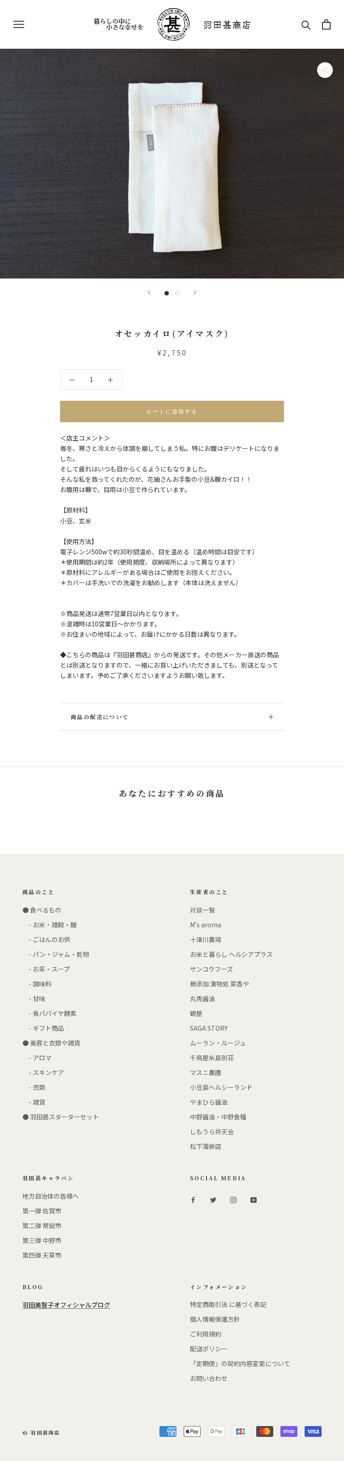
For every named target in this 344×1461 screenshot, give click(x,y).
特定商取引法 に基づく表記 (228, 1304)
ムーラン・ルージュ (218, 1042)
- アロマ (37, 1057)
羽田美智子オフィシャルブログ (66, 1304)
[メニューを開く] (18, 24)
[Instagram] (233, 1199)
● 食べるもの (41, 909)
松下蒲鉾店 (205, 1146)
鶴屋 (196, 1013)
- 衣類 (33, 1087)
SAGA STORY (209, 1028)
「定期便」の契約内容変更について (240, 1363)
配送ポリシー (209, 1348)
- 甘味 (33, 998)
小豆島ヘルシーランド (221, 1087)
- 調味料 (37, 983)
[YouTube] (253, 1199)
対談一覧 (202, 909)
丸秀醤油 (202, 998)
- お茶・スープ (46, 968)
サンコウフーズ (211, 968)
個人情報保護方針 (215, 1319)
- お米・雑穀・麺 (49, 924)
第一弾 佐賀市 (41, 1210)
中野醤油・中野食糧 (218, 1116)
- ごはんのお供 (46, 939)
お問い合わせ (209, 1378)
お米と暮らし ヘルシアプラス (231, 954)
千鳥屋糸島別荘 (212, 1057)
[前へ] (149, 293)
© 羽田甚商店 (41, 1432)
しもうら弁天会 (212, 1131)
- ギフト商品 (43, 1028)
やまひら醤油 (209, 1101)
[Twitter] (213, 1199)
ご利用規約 (205, 1333)
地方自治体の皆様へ (50, 1195)
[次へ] (195, 293)
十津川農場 (205, 939)
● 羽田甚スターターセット (60, 1116)
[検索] (306, 24)
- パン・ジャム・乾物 (55, 954)
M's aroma (205, 924)
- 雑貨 (33, 1101)
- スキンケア (43, 1072)
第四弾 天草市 (41, 1255)
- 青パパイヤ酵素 (49, 1013)
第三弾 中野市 (41, 1240)
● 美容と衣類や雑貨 (51, 1042)
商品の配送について (100, 716)
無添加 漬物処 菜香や (219, 983)
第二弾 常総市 (41, 1225)
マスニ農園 (205, 1072)
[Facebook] (193, 1199)
